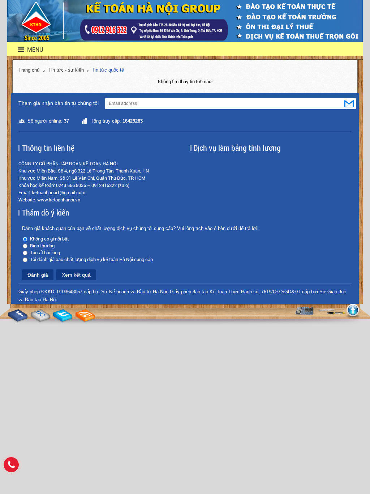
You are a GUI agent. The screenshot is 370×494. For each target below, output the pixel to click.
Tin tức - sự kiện (66, 70)
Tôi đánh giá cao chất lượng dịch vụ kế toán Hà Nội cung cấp (91, 259)
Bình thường (42, 245)
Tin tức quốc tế (108, 70)
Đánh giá (37, 275)
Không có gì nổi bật (49, 239)
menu (30, 49)
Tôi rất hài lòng (45, 252)
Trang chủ (28, 70)
